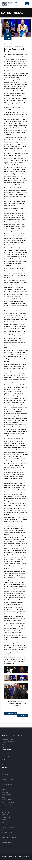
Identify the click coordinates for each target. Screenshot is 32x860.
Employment (5, 777)
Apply (3, 772)
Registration (5, 774)
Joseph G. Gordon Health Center (10, 837)
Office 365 (4, 822)
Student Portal (5, 814)
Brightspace (5, 819)
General (20, 46)
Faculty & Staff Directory (8, 827)
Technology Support (7, 842)
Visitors (3, 764)
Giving (3, 789)
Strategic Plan (5, 792)
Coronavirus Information (8, 779)
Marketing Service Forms (8, 832)
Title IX (3, 845)
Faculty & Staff (5, 757)
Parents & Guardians (7, 762)
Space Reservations (6, 840)
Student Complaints (6, 794)
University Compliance (7, 799)
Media (3, 759)
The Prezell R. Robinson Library (9, 835)
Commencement (6, 782)
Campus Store (5, 825)
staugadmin (8, 44)
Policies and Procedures (8, 802)
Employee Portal (6, 817)
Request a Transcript (7, 784)
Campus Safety (5, 812)
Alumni (8, 46)
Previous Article (11, 713)
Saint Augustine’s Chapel (8, 787)
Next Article (21, 715)
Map (3, 830)
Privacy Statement (6, 804)
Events (3, 797)
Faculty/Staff (14, 46)
